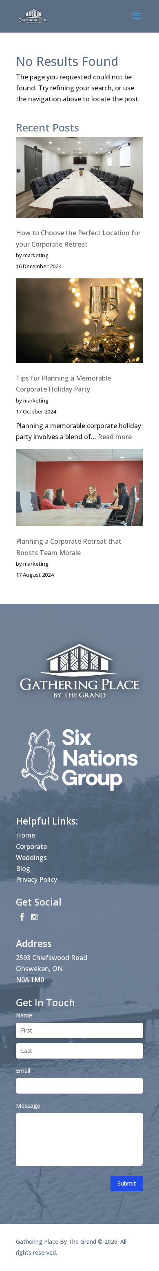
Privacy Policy (36, 879)
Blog (23, 868)
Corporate (31, 846)
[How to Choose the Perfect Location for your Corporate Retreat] (79, 179)
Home (25, 835)
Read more (115, 436)
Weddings (31, 857)
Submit (126, 1183)
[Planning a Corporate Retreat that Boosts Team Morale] (79, 489)
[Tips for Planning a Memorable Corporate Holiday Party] (79, 322)
